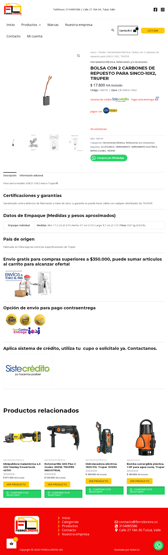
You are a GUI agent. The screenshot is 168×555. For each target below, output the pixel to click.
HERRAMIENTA (123, 146)
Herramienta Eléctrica (118, 52)
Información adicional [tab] (31, 175)
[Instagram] (163, 10)
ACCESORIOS (108, 146)
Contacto (14, 36)
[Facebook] (155, 10)
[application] (39, 25)
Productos (29, 24)
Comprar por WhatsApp (17, 494)
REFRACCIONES (98, 150)
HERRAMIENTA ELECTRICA (144, 146)
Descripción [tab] (9, 175)
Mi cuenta (34, 36)
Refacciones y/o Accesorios (131, 61)
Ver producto (16, 484)
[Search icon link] (112, 31)
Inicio (11, 24)
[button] (79, 56)
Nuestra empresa (78, 24)
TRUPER (111, 150)
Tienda (101, 52)
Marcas (53, 24)
